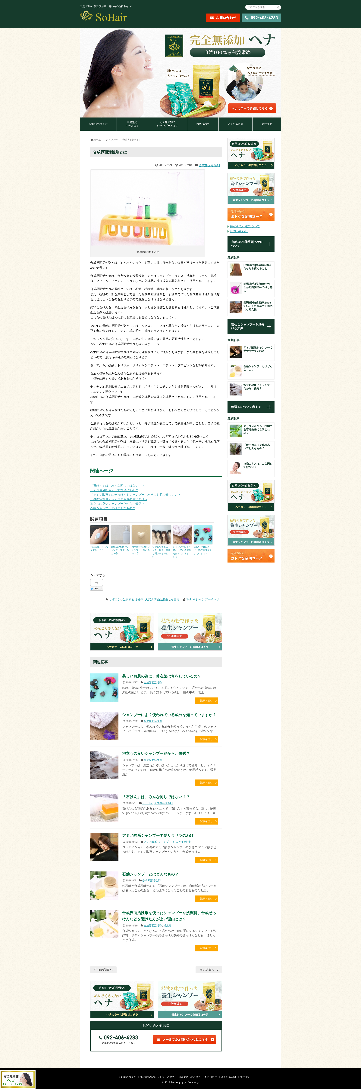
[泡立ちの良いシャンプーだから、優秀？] (104, 765)
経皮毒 (175, 599)
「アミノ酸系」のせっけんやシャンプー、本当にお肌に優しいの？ (135, 494)
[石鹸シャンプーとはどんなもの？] (104, 885)
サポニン (115, 599)
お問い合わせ (239, 231)
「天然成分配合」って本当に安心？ (114, 490)
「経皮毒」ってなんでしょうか (99, 548)
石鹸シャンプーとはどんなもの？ (112, 508)
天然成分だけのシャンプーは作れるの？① (120, 550)
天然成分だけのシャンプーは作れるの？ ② (141, 550)
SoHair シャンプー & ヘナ (187, 1082)
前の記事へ (105, 969)
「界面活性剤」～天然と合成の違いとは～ (118, 499)
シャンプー (164, 841)
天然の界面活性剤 (157, 599)
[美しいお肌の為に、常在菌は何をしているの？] (104, 687)
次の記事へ (207, 969)
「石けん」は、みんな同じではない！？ (117, 485)
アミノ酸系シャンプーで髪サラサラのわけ (158, 835)
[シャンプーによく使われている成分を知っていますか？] (104, 726)
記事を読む (206, 700)
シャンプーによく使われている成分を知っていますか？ (182, 551)
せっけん (147, 803)
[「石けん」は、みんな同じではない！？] (104, 808)
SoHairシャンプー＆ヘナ (203, 599)
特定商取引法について (245, 226)
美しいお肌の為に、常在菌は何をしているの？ (203, 550)
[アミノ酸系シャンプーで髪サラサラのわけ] (104, 847)
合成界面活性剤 (209, 165)
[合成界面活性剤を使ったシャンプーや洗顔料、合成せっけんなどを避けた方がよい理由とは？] (104, 924)
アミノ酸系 (150, 841)
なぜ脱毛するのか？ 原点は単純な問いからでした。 (161, 551)
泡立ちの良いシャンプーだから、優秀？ (117, 503)
